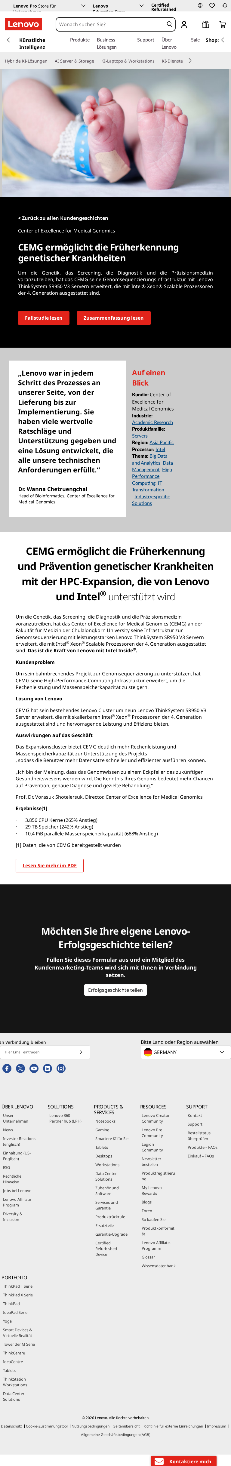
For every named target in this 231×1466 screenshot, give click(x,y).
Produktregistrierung (158, 1176)
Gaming (102, 1130)
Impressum (216, 1426)
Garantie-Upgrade (111, 1234)
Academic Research (152, 422)
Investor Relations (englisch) (19, 1141)
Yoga (7, 1321)
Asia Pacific (161, 442)
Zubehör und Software (107, 1190)
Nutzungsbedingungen (90, 1426)
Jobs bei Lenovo (17, 1190)
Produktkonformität (158, 1231)
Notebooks (105, 1121)
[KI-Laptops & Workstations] (157, 61)
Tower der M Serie (19, 1344)
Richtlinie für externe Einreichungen (173, 1426)
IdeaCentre (13, 1361)
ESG (6, 1167)
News (8, 1130)
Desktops (103, 1156)
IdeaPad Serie (15, 1312)
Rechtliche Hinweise (12, 1179)
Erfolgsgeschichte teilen (115, 990)
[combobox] (110, 24)
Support (195, 1124)
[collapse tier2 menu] (190, 60)
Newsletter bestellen (151, 1161)
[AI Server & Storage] (96, 61)
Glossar (148, 1257)
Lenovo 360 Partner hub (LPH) (65, 1118)
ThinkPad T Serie (17, 1286)
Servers (140, 436)
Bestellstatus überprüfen (199, 1135)
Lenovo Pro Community (152, 1132)
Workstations (107, 1164)
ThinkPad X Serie (18, 1295)
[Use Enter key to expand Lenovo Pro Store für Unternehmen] (83, 6)
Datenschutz (11, 1426)
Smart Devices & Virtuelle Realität (17, 1332)
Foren (147, 1210)
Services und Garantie (106, 1205)
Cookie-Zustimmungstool (47, 1426)
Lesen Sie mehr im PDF (50, 865)
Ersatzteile (104, 1225)
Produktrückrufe (110, 1216)
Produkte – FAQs (202, 1147)
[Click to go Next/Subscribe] (81, 1052)
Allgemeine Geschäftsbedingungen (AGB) (115, 1434)
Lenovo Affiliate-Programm (156, 1245)
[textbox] (186, 1052)
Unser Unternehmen (15, 1118)
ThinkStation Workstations (15, 1382)
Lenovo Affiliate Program (17, 1202)
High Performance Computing (152, 476)
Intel (160, 449)
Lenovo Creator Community (156, 1118)
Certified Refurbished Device (106, 1248)
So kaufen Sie (153, 1219)
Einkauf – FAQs (201, 1156)
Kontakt (195, 1115)
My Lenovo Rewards (152, 1190)
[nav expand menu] (8, 40)
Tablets (101, 1147)
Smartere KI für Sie (111, 1138)
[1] (18, 845)
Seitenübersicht (126, 1426)
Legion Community (152, 1147)
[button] (200, 5)
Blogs (147, 1202)
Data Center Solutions (106, 1176)
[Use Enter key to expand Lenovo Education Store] (142, 6)
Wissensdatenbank (159, 1265)
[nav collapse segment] (222, 40)
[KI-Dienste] (185, 61)
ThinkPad (11, 1303)
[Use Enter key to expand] (196, 25)
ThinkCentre (14, 1353)
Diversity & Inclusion (12, 1216)
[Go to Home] (23, 24)
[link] (225, 7)
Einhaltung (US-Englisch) (17, 1155)
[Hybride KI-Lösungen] (50, 61)
